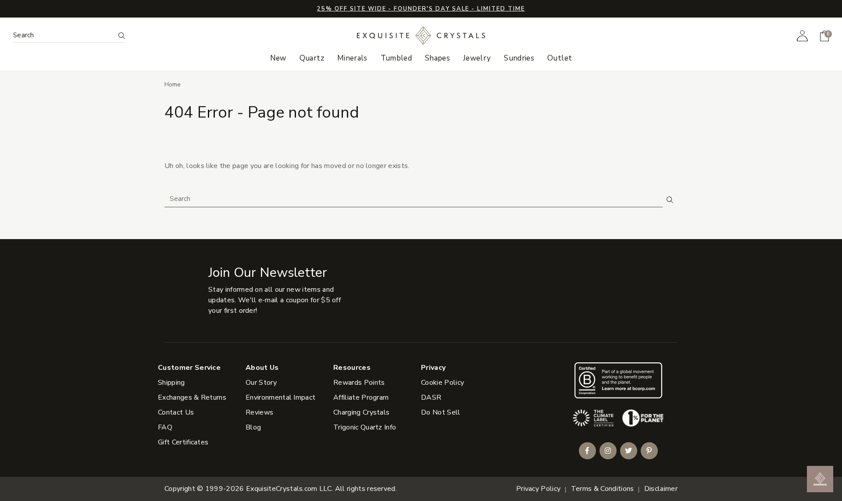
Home (172, 84)
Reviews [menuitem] (259, 412)
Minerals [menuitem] (352, 58)
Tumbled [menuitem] (396, 58)
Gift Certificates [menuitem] (183, 442)
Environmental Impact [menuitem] (280, 397)
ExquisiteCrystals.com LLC (289, 489)
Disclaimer (661, 489)
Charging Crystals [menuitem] (361, 412)
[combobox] (63, 35)
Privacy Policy (538, 489)
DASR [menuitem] (431, 397)
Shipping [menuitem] (171, 382)
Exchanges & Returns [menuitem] (192, 397)
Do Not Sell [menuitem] (440, 412)
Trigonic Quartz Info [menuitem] (364, 427)
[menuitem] (802, 35)
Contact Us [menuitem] (176, 412)
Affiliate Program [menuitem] (361, 397)
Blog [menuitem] (253, 427)
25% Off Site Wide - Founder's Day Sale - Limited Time (420, 9)
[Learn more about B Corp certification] (618, 380)
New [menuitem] (278, 58)
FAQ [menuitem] (165, 427)
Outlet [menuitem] (559, 58)
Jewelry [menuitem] (477, 58)
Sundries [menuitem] (519, 58)
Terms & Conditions (602, 489)
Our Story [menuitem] (261, 382)
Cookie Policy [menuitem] (442, 382)
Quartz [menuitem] (312, 58)
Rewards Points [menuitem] (359, 382)
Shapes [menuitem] (437, 58)
